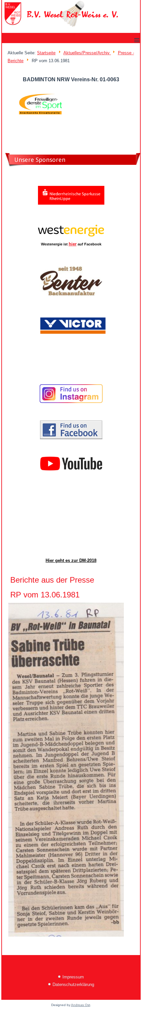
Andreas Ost (80, 1005)
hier (73, 243)
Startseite (46, 52)
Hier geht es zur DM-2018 (71, 560)
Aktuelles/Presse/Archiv (87, 52)
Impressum (73, 976)
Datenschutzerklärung (73, 984)
